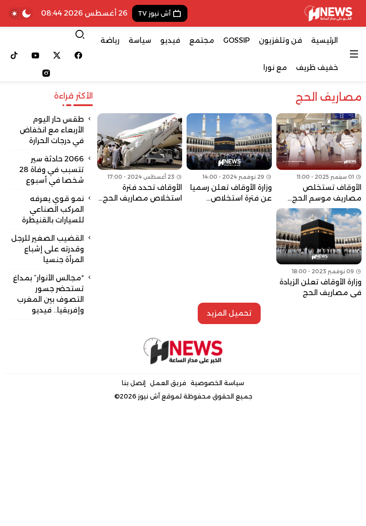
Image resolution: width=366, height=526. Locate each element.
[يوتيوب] (36, 55)
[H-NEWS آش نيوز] (328, 13)
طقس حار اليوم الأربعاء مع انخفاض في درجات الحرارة (52, 130)
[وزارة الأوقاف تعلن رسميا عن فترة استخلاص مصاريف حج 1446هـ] (229, 158)
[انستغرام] (46, 73)
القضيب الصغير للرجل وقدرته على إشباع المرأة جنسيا (47, 249)
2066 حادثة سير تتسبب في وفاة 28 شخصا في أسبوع (51, 170)
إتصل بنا (134, 383)
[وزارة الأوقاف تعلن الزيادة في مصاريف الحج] (319, 253)
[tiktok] (14, 55)
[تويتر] (57, 55)
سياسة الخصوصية (217, 383)
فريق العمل (168, 383)
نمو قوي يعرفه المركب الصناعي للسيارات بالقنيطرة (53, 209)
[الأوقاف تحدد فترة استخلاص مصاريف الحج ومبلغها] (140, 158)
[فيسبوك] (78, 55)
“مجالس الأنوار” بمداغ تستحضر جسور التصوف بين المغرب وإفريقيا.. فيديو (48, 294)
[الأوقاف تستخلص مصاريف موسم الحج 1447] (319, 158)
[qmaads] (183, 350)
